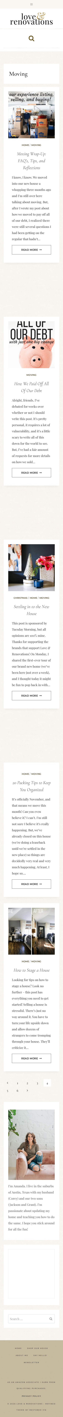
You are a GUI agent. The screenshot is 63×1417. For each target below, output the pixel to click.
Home (25, 145)
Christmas (20, 597)
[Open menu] (31, 4)
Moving (36, 145)
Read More (31, 249)
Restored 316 (38, 1410)
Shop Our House (37, 1348)
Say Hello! (40, 1355)
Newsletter (31, 1362)
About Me (22, 1355)
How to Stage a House (32, 970)
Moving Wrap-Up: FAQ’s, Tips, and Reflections (31, 161)
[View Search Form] (31, 38)
